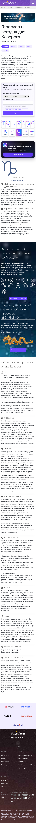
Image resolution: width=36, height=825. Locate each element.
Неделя (21, 46)
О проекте (4, 780)
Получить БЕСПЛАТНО (18, 298)
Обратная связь (6, 786)
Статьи (3, 768)
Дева (28, 126)
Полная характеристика (17, 180)
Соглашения (4, 783)
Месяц (29, 46)
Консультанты (5, 761)
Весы (32, 126)
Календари (4, 765)
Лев (23, 126)
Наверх (18, 746)
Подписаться (18, 113)
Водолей (25, 134)
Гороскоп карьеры (23, 758)
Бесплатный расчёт (18, 350)
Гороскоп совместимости (25, 755)
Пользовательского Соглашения (13, 108)
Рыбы (31, 134)
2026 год (5, 50)
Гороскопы (4, 755)
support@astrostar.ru (18, 737)
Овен (3, 126)
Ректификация (22, 761)
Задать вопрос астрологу (25, 768)
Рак (18, 126)
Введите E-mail (8, 99)
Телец (8, 126)
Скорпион (4, 134)
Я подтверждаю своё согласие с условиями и (16, 108)
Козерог (19, 134)
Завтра (13, 46)
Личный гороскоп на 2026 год (26, 765)
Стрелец (12, 134)
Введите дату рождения (11, 93)
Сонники (3, 758)
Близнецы (13, 126)
